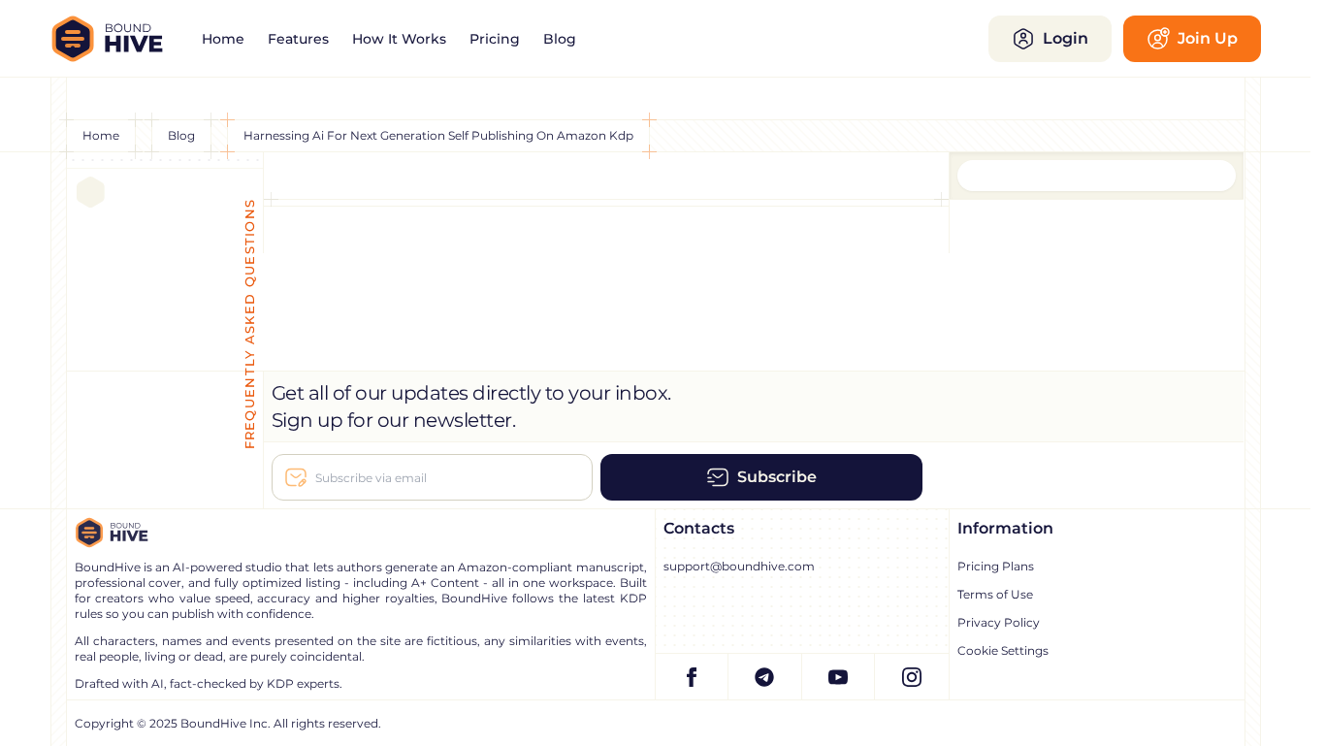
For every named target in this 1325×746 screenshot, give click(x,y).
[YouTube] (839, 676)
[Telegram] (765, 676)
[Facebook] (692, 676)
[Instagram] (912, 676)
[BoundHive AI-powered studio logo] (120, 39)
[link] (223, 39)
